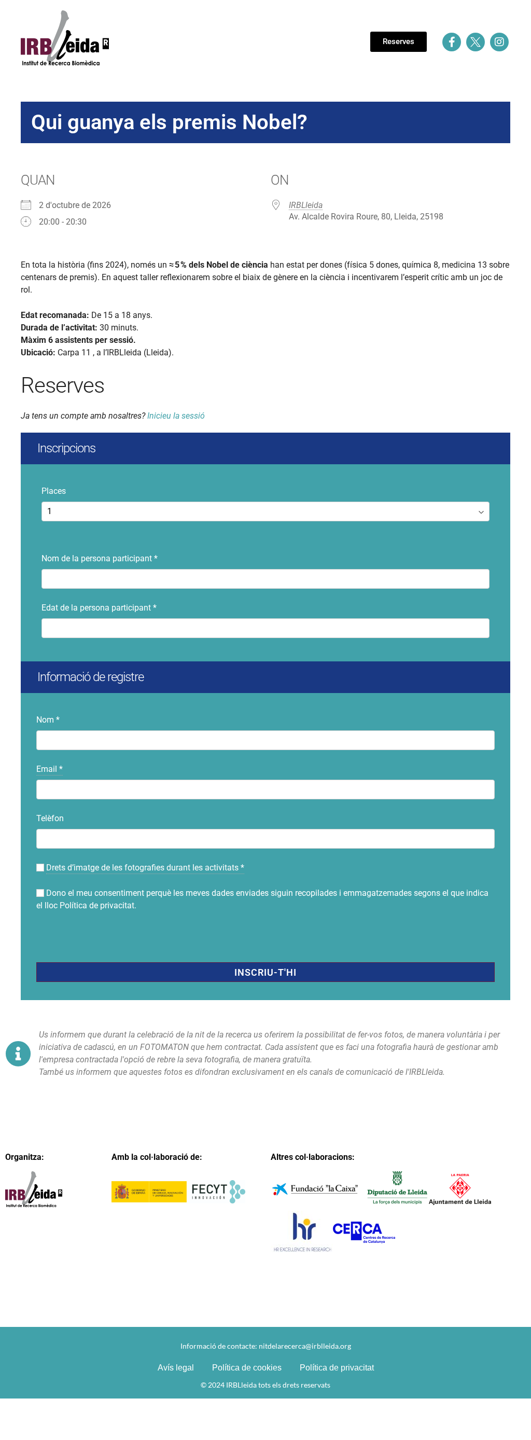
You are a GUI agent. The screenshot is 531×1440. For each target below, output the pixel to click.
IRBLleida (306, 205)
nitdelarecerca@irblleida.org (305, 1345)
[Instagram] (499, 42)
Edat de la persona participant (99, 608)
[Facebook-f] (451, 42)
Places (53, 491)
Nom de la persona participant (99, 558)
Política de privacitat (97, 905)
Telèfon (50, 818)
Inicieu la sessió (176, 416)
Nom (48, 720)
